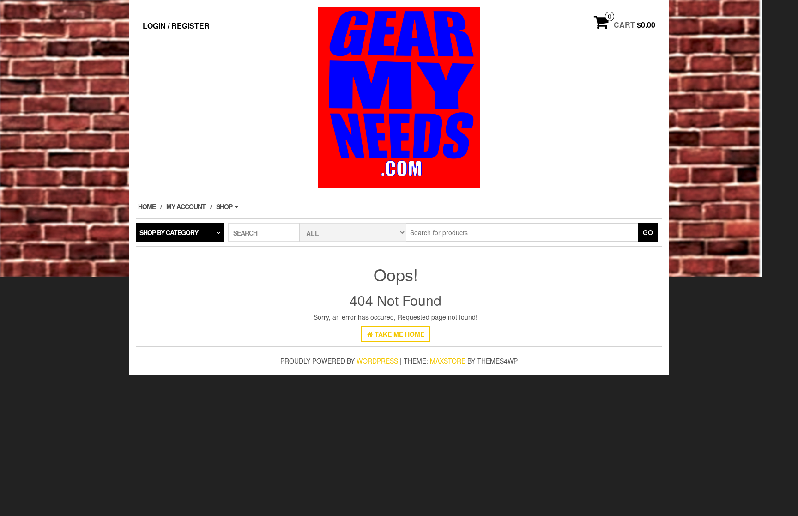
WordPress (377, 360)
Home (147, 206)
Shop (225, 206)
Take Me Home (398, 334)
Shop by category (168, 232)
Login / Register (176, 25)
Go (648, 232)
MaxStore (448, 360)
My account (186, 206)
